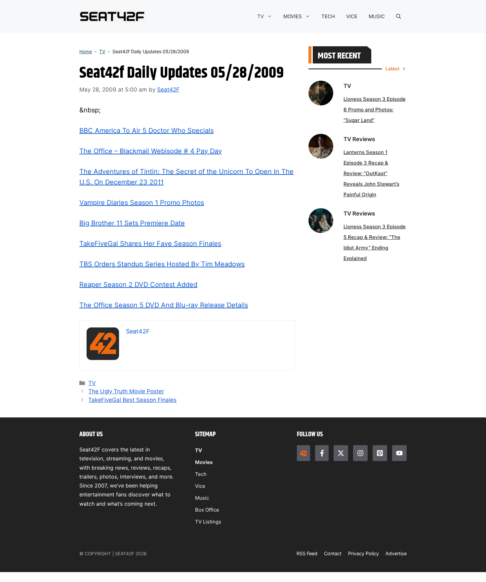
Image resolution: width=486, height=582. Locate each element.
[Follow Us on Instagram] (360, 453)
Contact (333, 553)
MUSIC (377, 16)
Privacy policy (363, 553)
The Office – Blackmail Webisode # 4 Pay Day (150, 151)
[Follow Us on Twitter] (341, 453)
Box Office (207, 510)
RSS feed (307, 553)
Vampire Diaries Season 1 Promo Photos (141, 203)
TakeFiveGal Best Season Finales (132, 400)
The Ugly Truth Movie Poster (126, 391)
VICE (351, 16)
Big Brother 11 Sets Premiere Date (132, 223)
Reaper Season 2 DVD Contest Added (138, 285)
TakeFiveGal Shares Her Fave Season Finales (150, 244)
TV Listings (208, 522)
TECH (328, 16)
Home (85, 51)
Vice (200, 486)
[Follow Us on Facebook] (321, 453)
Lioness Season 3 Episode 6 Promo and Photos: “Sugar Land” (375, 109)
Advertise (396, 553)
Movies (204, 462)
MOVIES (292, 16)
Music (202, 498)
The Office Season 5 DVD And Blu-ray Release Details (163, 305)
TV (260, 16)
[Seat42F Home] (303, 453)
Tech (201, 474)
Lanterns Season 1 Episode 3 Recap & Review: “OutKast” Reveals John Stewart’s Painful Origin (371, 173)
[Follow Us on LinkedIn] (380, 453)
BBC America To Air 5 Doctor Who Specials (146, 131)
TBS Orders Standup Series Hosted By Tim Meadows (162, 264)
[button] (398, 16)
